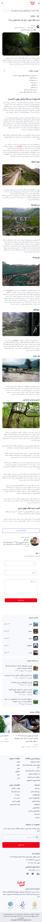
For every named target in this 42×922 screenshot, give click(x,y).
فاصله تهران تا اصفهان (33, 780)
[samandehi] (35, 905)
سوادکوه (33, 85)
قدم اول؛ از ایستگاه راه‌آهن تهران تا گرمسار (24, 76)
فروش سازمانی (16, 788)
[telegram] (27, 873)
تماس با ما (17, 798)
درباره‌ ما (17, 795)
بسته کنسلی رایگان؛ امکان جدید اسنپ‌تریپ (18, 675)
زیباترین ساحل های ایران (33, 771)
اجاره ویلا (37, 814)
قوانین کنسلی (16, 801)
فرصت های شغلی (15, 805)
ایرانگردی (33, 16)
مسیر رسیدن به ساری (30, 90)
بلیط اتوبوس (36, 808)
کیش (30, 653)
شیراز (30, 638)
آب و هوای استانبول (34, 774)
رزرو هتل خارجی (35, 792)
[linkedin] (38, 873)
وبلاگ (37, 11)
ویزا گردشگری (36, 801)
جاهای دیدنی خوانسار (33, 777)
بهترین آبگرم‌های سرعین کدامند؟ (21, 682)
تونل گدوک (33, 78)
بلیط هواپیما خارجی (34, 798)
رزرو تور (37, 817)
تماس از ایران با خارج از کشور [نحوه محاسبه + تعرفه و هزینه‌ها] (20, 691)
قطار (33, 11)
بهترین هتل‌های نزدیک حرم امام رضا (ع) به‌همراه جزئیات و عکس (18, 667)
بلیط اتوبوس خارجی (34, 811)
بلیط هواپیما (36, 795)
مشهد (30, 631)
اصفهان (29, 645)
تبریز (18, 778)
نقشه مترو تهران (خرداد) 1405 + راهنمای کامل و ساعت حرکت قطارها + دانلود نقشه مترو (26, 738)
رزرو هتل (37, 788)
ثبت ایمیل (21, 845)
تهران (30, 624)
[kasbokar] (10, 905)
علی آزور (33, 26)
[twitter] (32, 873)
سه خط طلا (32, 80)
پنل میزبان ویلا (15, 792)
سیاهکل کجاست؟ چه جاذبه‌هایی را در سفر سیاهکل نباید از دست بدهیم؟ (18, 700)
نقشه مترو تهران (35, 762)
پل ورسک (33, 83)
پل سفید (33, 87)
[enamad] (23, 905)
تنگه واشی (19, 146)
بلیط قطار (37, 805)
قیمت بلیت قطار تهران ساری (28, 92)
